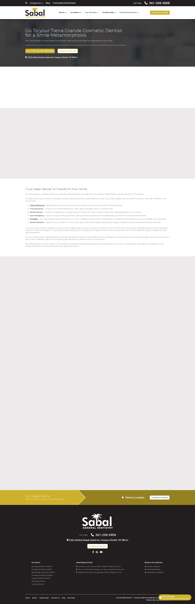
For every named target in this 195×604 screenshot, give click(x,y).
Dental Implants (153, 566)
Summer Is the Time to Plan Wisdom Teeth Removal (99, 566)
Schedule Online (160, 13)
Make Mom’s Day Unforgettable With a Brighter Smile (99, 572)
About (62, 12)
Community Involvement (64, 3)
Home (27, 598)
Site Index (71, 598)
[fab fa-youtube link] (101, 552)
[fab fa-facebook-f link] (93, 552)
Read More (72, 163)
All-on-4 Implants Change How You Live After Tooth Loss (101, 569)
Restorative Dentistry (155, 572)
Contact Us (35, 3)
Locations (74, 12)
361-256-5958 (106, 535)
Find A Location (134, 497)
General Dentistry (154, 569)
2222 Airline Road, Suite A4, (52, 57)
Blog (48, 3)
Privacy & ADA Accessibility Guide (147, 598)
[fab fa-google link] (97, 552)
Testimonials (108, 12)
